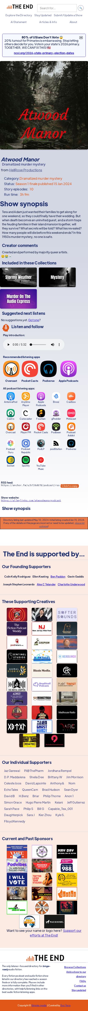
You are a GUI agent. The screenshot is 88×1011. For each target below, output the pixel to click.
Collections (45, 263)
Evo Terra (65, 1005)
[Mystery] (57, 277)
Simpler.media (39, 1005)
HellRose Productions (25, 170)
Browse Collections (75, 967)
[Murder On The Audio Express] (18, 299)
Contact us (80, 985)
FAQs (83, 981)
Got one (33, 320)
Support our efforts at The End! (55, 932)
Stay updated (79, 990)
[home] (20, 8)
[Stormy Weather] (18, 277)
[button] (19, 15)
